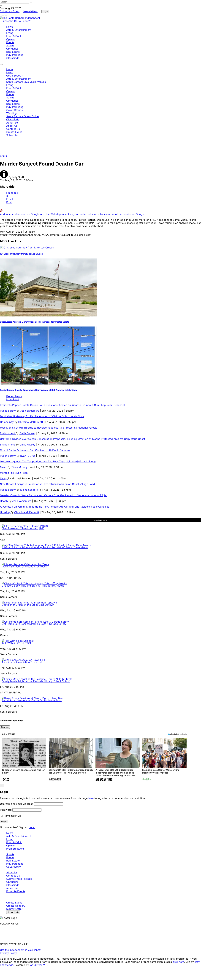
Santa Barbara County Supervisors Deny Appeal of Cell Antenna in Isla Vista (38, 390)
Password (6, 809)
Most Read (12, 399)
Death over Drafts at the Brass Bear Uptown (28, 604)
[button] (24, 760)
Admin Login (13, 912)
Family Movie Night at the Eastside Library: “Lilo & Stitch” (36, 681)
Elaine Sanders (29, 489)
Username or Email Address (16, 803)
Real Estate (13, 51)
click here (178, 961)
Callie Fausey (27, 433)
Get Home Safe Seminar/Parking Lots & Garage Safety (34, 623)
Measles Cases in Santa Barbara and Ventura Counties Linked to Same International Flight (53, 495)
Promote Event (15, 848)
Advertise (12, 122)
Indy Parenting (14, 54)
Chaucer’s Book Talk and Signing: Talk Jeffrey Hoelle (33, 585)
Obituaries (12, 48)
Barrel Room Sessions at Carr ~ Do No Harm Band (32, 700)
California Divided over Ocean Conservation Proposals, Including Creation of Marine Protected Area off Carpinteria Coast (72, 438)
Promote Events (15, 891)
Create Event (14, 132)
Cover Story (13, 866)
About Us (11, 125)
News (9, 26)
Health (4, 501)
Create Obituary (15, 905)
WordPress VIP (38, 964)
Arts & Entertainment (18, 29)
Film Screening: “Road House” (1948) (23, 528)
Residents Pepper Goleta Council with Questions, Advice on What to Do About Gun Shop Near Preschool (62, 405)
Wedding (11, 113)
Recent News (14, 396)
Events (10, 42)
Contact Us (13, 128)
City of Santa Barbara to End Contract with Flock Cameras (35, 450)
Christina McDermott (30, 422)
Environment (8, 433)
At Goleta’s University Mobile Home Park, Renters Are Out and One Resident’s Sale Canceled (54, 506)
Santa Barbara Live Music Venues (26, 81)
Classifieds (12, 58)
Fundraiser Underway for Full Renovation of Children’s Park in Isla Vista (42, 416)
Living (9, 32)
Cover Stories (14, 110)
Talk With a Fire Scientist (16, 643)
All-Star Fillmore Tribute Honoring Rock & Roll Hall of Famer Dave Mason (45, 547)
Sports (10, 45)
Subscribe (8, 21)
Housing (5, 512)
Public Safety (8, 410)
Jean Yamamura (29, 410)
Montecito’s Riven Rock (14, 472)
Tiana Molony (19, 467)
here (91, 798)
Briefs (3, 155)
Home (9, 69)
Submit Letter (14, 908)
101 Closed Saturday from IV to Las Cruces (21, 254)
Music (4, 467)
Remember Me (12, 815)
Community (7, 422)
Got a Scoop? (22, 21)
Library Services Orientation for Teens (24, 566)
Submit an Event (9, 11)
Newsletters (30, 11)
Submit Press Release (19, 878)
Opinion (10, 39)
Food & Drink (14, 36)
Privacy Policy (8, 953)
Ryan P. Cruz (27, 455)
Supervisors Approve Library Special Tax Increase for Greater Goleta (34, 322)
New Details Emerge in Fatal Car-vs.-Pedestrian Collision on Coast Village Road (47, 484)
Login (45, 11)
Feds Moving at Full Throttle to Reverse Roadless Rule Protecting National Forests (48, 427)
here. (32, 827)
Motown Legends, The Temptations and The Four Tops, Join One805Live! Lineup (48, 461)
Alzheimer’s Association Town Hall (22, 662)
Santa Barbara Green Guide (22, 116)
